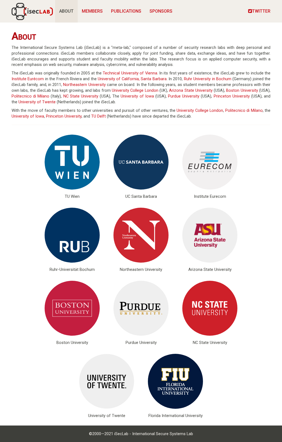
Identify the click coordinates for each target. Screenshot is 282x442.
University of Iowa (137, 96)
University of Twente (37, 101)
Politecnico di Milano (30, 96)
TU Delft (98, 116)
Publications (126, 11)
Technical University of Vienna (130, 73)
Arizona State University (191, 90)
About (66, 11)
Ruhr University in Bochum (207, 78)
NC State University (80, 96)
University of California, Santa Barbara (132, 78)
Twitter (261, 11)
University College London (135, 90)
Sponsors (161, 11)
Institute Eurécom (28, 78)
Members (92, 11)
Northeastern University (84, 84)
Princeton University (232, 96)
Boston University (242, 90)
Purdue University (183, 96)
